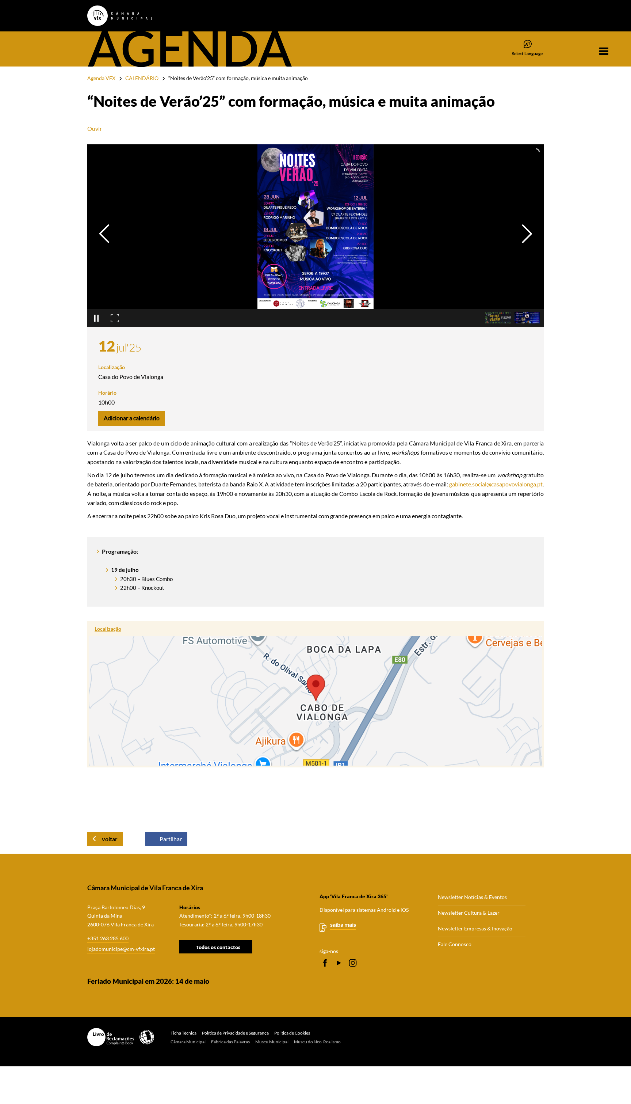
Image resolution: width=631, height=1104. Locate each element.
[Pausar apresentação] (96, 318)
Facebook (325, 962)
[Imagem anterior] (104, 233)
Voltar (110, 838)
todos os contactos (218, 947)
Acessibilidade (146, 1037)
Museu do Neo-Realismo (317, 1041)
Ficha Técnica (183, 1033)
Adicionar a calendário (132, 417)
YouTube (338, 962)
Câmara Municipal (188, 1041)
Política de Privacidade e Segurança (235, 1033)
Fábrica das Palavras (230, 1041)
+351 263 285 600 (108, 938)
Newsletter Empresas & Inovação (475, 929)
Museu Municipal (271, 1041)
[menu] (603, 51)
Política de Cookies (292, 1033)
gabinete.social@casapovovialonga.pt (496, 484)
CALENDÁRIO (141, 78)
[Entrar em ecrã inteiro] (115, 318)
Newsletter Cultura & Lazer (469, 913)
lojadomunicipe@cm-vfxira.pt (121, 949)
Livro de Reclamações (110, 1037)
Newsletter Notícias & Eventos (472, 897)
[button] (498, 317)
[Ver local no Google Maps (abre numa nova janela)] (315, 694)
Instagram (352, 962)
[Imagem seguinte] (526, 233)
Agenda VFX (101, 78)
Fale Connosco (454, 944)
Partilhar (171, 838)
